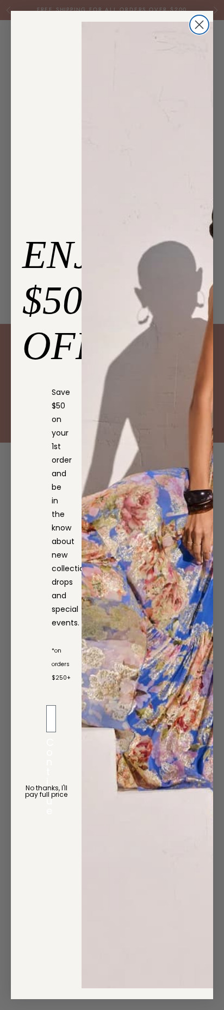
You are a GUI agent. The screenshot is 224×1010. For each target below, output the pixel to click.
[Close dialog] (199, 24)
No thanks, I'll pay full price (46, 791)
